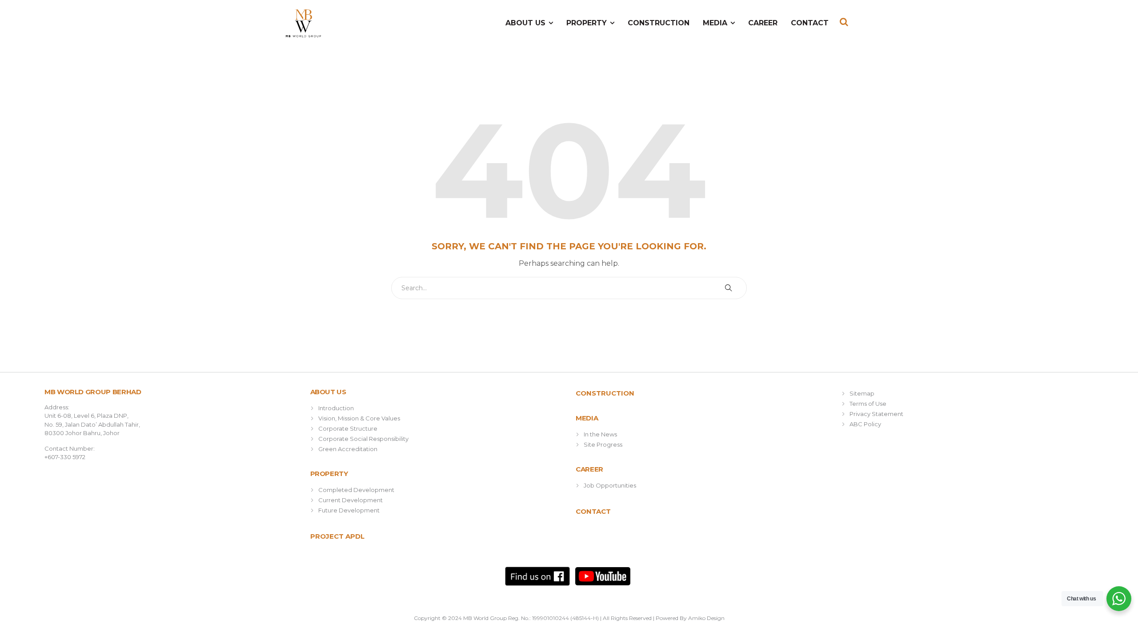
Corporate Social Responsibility (363, 438)
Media (715, 23)
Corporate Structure (347, 428)
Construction (658, 23)
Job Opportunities (610, 485)
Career (762, 23)
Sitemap (861, 393)
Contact (810, 23)
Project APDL (337, 536)
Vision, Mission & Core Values (359, 418)
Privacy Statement (876, 413)
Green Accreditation (347, 448)
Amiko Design (706, 618)
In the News (600, 434)
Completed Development (356, 489)
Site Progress (603, 444)
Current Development (350, 500)
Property (586, 23)
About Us (525, 23)
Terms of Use (867, 403)
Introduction (336, 408)
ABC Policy (865, 424)
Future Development (349, 510)
